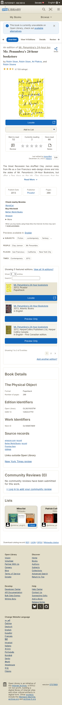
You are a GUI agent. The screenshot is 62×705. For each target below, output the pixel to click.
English (28, 232)
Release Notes (38, 602)
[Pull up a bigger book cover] (31, 117)
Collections (37, 570)
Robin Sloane (9, 64)
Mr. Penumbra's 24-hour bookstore (39, 47)
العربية (7, 620)
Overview (12, 39)
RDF (27, 542)
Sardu (7, 658)
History (49, 158)
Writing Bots (10, 599)
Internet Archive (19, 685)
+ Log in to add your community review (29, 489)
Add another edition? (47, 359)
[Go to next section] (58, 39)
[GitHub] (46, 606)
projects (30, 694)
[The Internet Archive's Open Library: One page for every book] (14, 9)
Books (35, 561)
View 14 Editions (28, 39)
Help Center (37, 589)
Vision (7, 558)
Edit (55, 157)
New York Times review (18, 461)
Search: (8, 278)
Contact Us (37, 592)
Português (9, 652)
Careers (8, 567)
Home (34, 558)
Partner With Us (12, 564)
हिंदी (6, 639)
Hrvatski (8, 642)
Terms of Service (12, 574)
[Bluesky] (34, 606)
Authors (35, 564)
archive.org (13, 699)
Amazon (8, 216)
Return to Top (38, 577)
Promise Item (10, 446)
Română (8, 655)
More (9, 219)
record (19, 440)
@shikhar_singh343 (19, 525)
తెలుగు (7, 662)
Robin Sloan (12, 61)
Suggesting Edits (39, 595)
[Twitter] (40, 606)
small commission (13, 226)
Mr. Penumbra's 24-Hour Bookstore (31, 306)
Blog (7, 570)
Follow (32, 525)
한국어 (8, 649)
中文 (7, 668)
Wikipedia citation (51, 542)
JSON (33, 542)
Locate (31, 122)
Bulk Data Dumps (12, 595)
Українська (10, 665)
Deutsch (8, 626)
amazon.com (10, 440)
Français (8, 636)
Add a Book (37, 599)
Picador (31, 192)
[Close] (54, 26)
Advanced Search (40, 574)
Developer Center (13, 589)
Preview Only (31, 319)
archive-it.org (29, 699)
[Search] (43, 9)
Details (42, 39)
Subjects (36, 567)
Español (8, 633)
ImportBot (48, 156)
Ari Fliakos (37, 61)
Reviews (53, 39)
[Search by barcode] (50, 9)
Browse (45, 17)
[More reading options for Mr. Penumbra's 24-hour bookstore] (54, 129)
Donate (39, 2)
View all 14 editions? (43, 269)
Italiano (8, 646)
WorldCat (9, 205)
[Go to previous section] (3, 39)
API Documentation (13, 592)
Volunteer (9, 561)
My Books (15, 17)
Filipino (8, 671)
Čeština (8, 623)
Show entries (14, 274)
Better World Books (14, 212)
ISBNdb (8, 449)
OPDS (39, 542)
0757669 (54, 684)
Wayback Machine (27, 697)
